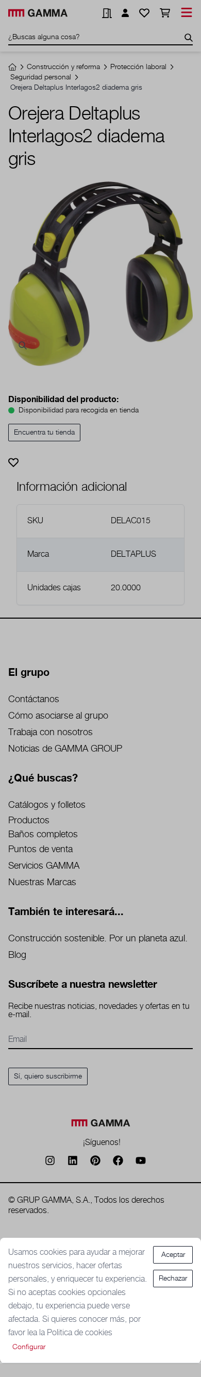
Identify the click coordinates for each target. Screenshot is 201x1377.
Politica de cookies (79, 1333)
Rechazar (173, 1278)
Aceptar (173, 1254)
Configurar (28, 1347)
